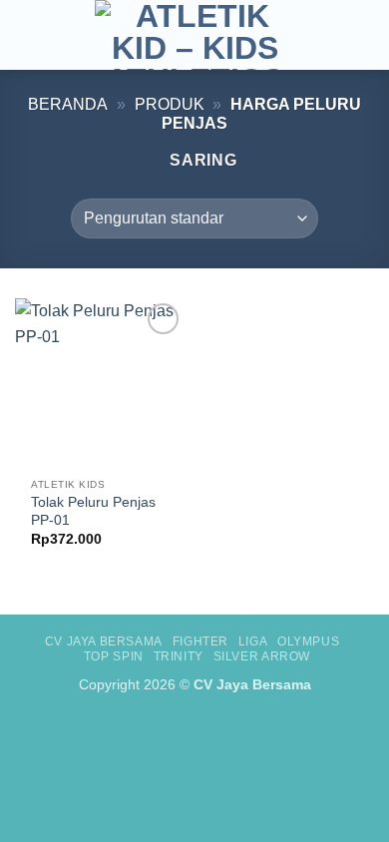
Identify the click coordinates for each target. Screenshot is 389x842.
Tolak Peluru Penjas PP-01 (93, 511)
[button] (27, 34)
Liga (252, 641)
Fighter (200, 641)
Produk (169, 104)
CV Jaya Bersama (104, 641)
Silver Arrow (261, 656)
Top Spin (114, 656)
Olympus (308, 641)
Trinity (178, 656)
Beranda (68, 104)
